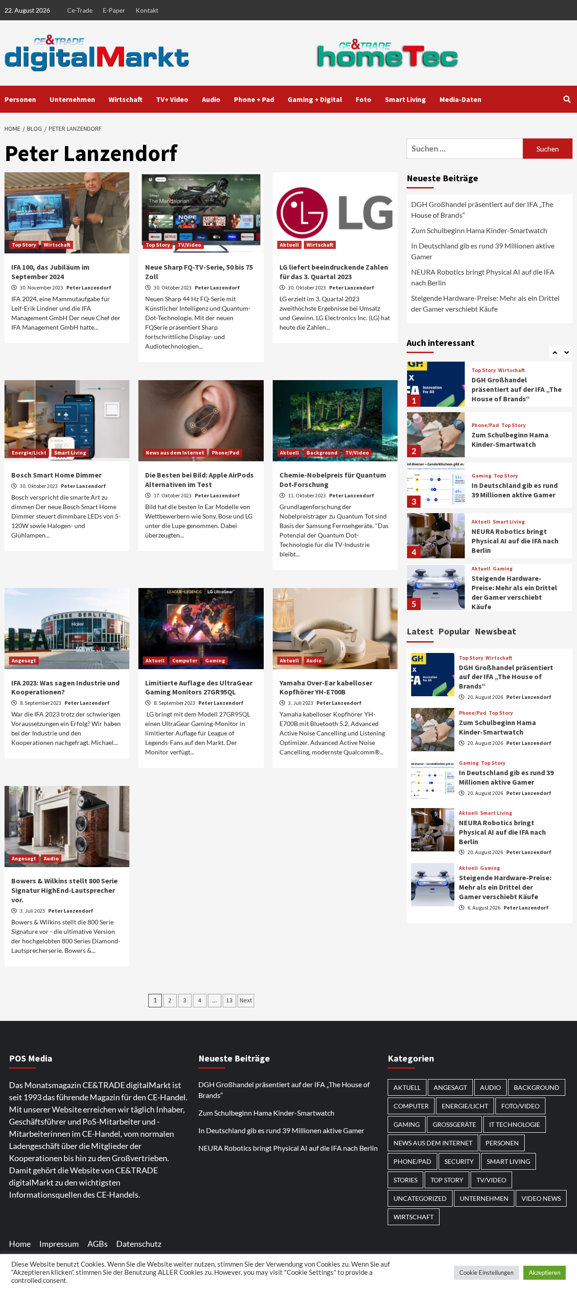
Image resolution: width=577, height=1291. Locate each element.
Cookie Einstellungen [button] (486, 1272)
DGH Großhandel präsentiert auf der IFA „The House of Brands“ (482, 209)
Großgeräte (454, 1124)
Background (322, 452)
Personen (20, 99)
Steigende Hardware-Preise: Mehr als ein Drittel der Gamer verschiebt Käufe (485, 303)
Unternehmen (72, 99)
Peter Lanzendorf (88, 287)
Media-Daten (460, 99)
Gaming (215, 660)
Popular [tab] (454, 631)
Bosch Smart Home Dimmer (56, 474)
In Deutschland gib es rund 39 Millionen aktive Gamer (482, 251)
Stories (405, 1180)
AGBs (97, 1244)
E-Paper (114, 10)
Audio (211, 99)
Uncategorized (420, 1198)
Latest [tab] (420, 631)
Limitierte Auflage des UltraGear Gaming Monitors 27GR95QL (198, 687)
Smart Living (405, 99)
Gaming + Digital (315, 99)
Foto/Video (520, 1106)
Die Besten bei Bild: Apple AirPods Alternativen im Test (199, 479)
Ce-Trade (79, 10)
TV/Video (189, 244)
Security (459, 1161)
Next (246, 1000)
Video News (541, 1198)
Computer (184, 660)
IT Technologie (514, 1124)
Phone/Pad (225, 452)
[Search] (566, 99)
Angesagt (24, 660)
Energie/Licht (29, 452)
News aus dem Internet (175, 452)
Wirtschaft (125, 99)
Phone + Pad (254, 99)
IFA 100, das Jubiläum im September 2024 (50, 271)
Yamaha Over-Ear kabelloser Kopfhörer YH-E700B (325, 687)
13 (229, 1000)
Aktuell (289, 244)
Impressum (59, 1244)
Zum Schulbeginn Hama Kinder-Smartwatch (479, 230)
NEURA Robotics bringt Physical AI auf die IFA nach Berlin (482, 277)
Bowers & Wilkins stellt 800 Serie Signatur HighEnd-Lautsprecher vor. (64, 890)
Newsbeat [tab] (495, 631)
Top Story (24, 244)
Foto (363, 99)
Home (20, 1244)
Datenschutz (138, 1244)
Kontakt (147, 10)
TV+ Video (172, 99)
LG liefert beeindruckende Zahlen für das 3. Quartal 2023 (333, 271)
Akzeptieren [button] (544, 1272)
